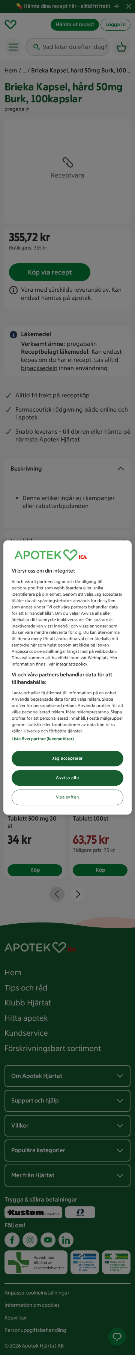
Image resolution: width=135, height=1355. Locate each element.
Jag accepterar (67, 758)
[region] (67, 677)
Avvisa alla (67, 777)
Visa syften (67, 797)
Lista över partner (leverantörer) (43, 738)
